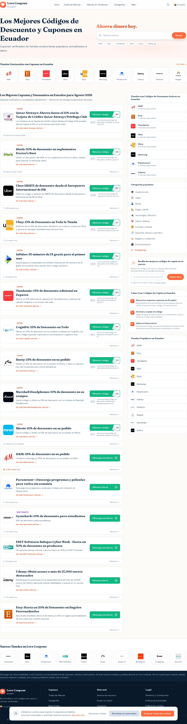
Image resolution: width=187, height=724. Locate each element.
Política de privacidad (156, 700)
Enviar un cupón (104, 700)
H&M (100, 44)
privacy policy (160, 283)
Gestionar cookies (97, 713)
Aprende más (78, 715)
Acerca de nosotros (106, 695)
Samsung (152, 44)
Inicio (56, 4)
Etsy (109, 44)
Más (134, 4)
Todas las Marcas (72, 4)
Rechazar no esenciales (124, 713)
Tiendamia (120, 44)
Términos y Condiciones (157, 695)
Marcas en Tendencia (97, 4)
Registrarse (175, 277)
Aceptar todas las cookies (157, 713)
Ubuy (141, 44)
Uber (132, 44)
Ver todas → (181, 64)
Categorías (119, 4)
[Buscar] (168, 4)
